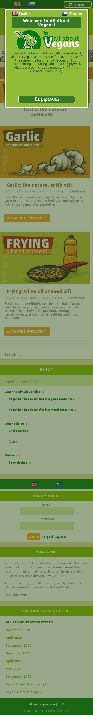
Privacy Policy (52, 71)
